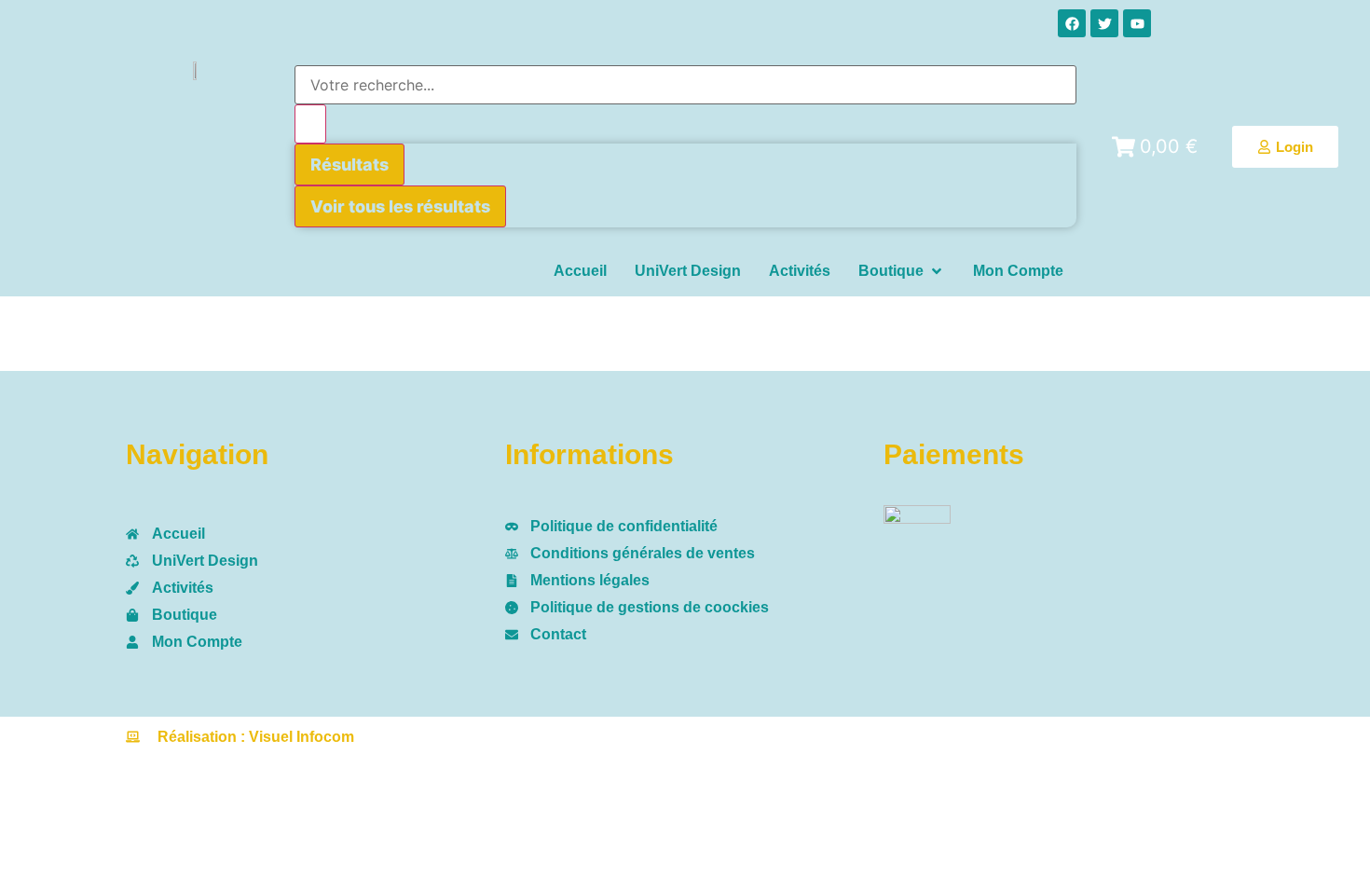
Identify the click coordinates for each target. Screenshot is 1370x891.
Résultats (349, 164)
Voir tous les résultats (400, 206)
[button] (901, 271)
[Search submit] (310, 124)
